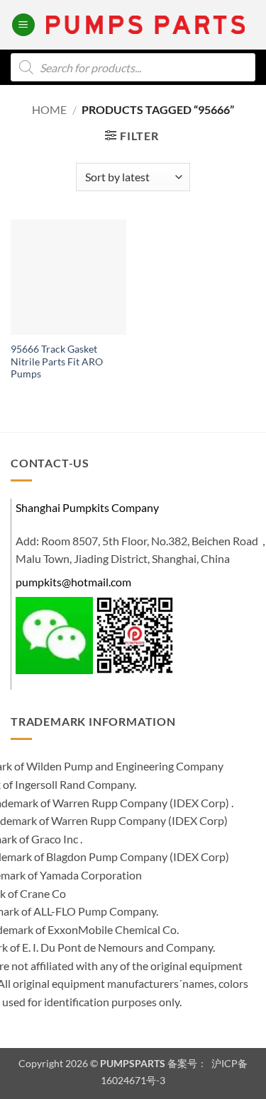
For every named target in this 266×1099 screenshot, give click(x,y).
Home (49, 109)
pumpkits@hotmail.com (73, 581)
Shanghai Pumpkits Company (87, 507)
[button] (23, 25)
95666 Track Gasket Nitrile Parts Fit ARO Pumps (57, 361)
